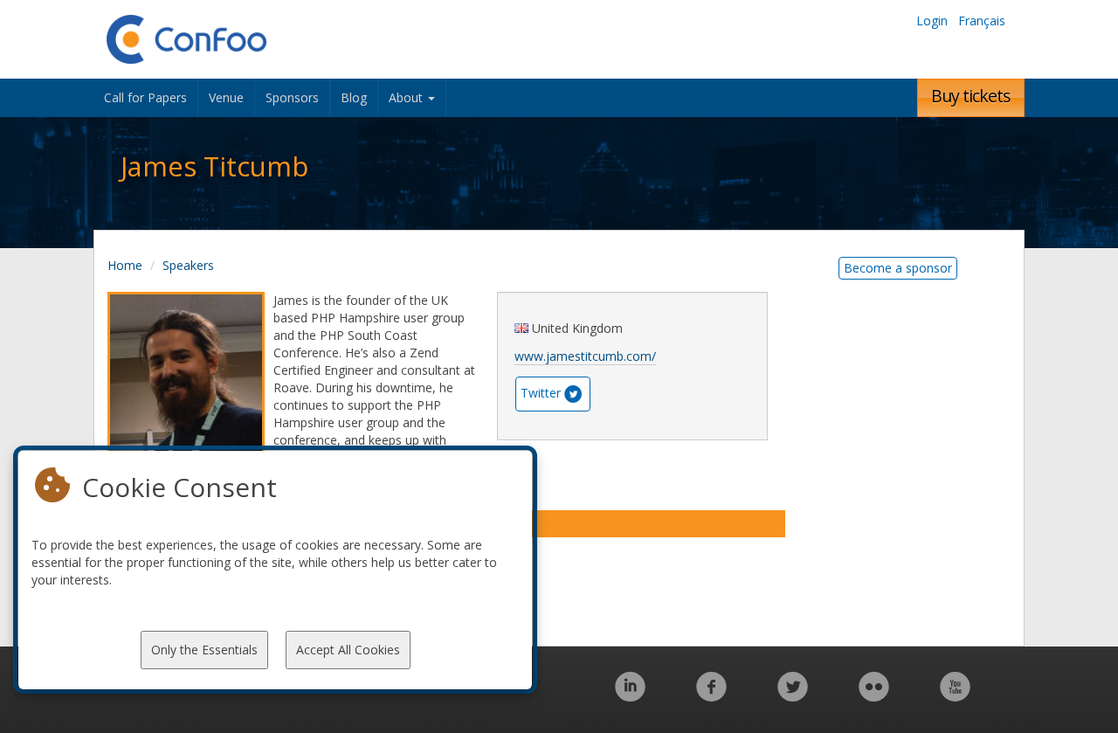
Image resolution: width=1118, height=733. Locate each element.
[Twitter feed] (793, 696)
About (407, 97)
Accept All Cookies (348, 649)
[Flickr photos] (874, 696)
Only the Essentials (204, 649)
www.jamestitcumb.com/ (585, 356)
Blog (354, 97)
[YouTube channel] (955, 696)
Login (932, 20)
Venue (226, 97)
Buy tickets (971, 95)
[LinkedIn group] (630, 696)
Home (124, 265)
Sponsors (292, 97)
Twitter (541, 392)
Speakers (188, 265)
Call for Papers (145, 97)
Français (981, 20)
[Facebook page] (711, 696)
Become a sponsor (898, 267)
